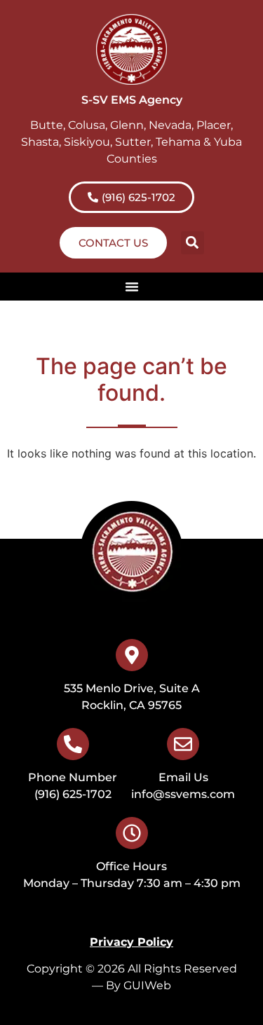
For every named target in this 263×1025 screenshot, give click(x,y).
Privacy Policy (131, 942)
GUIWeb (147, 985)
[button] (192, 242)
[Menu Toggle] (132, 287)
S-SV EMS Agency (131, 99)
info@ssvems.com (183, 794)
